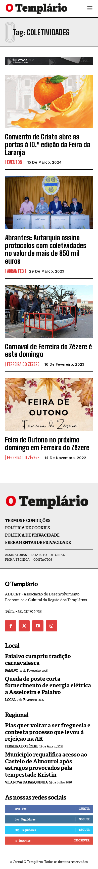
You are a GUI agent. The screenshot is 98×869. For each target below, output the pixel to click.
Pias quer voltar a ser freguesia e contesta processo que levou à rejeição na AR (47, 732)
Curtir (84, 808)
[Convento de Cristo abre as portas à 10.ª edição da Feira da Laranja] (49, 101)
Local (10, 700)
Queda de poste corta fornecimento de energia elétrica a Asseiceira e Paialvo (48, 685)
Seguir (84, 819)
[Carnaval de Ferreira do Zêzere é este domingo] (49, 311)
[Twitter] (24, 625)
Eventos (14, 162)
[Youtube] (37, 625)
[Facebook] (10, 625)
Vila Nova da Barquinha (26, 782)
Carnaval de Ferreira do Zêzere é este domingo (48, 350)
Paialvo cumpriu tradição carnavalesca (38, 659)
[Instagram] (51, 625)
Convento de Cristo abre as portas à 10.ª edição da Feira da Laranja (47, 144)
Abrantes (15, 271)
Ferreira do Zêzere (23, 364)
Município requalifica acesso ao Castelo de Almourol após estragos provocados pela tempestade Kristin (46, 764)
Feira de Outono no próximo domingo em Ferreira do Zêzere (47, 443)
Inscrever (81, 840)
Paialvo (11, 670)
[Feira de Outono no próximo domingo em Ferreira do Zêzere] (49, 404)
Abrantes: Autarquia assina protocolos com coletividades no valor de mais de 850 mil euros (45, 249)
